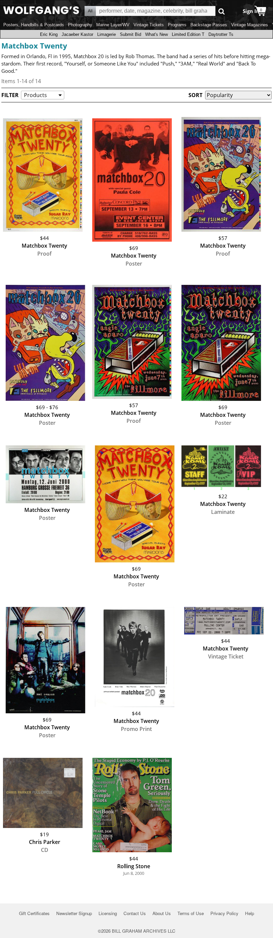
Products (35, 95)
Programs (177, 24)
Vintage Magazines (249, 24)
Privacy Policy (224, 913)
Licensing (108, 913)
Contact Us (135, 913)
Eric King (49, 34)
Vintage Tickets (149, 24)
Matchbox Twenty (34, 45)
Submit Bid (130, 34)
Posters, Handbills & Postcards (33, 24)
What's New (156, 34)
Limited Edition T (188, 34)
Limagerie (106, 34)
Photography (80, 24)
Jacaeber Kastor (77, 34)
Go (221, 11)
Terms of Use (190, 913)
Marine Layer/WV (113, 24)
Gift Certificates (34, 913)
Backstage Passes (208, 24)
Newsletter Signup (74, 913)
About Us (161, 913)
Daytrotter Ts (220, 34)
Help (249, 913)
